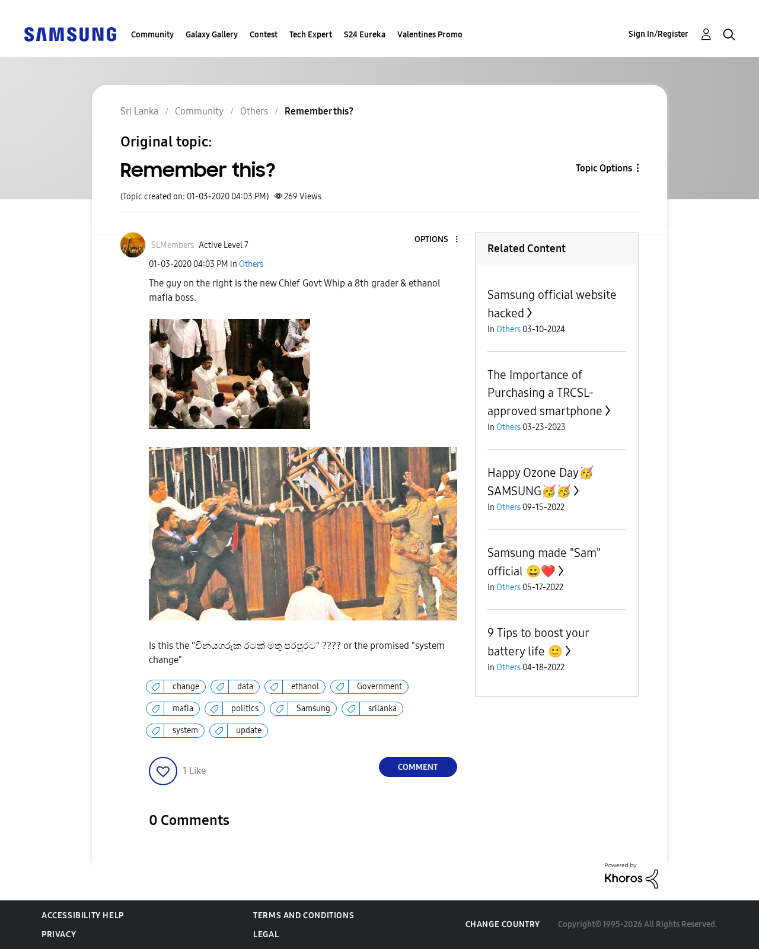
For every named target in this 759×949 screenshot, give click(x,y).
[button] (436, 240)
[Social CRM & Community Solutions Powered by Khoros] (631, 874)
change (186, 687)
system (185, 730)
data (245, 687)
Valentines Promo (430, 35)
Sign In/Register (658, 34)
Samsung (313, 708)
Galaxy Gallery (212, 35)
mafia (183, 708)
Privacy (59, 934)
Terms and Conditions (303, 915)
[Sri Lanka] (70, 33)
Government (379, 687)
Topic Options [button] (604, 168)
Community (152, 35)
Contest (264, 35)
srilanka (382, 708)
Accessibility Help (83, 915)
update (248, 730)
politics (245, 708)
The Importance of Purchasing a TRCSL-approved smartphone (544, 393)
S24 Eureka (364, 35)
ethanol (305, 687)
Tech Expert (310, 35)
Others (251, 264)
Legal (266, 934)
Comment (418, 767)
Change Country (502, 924)
